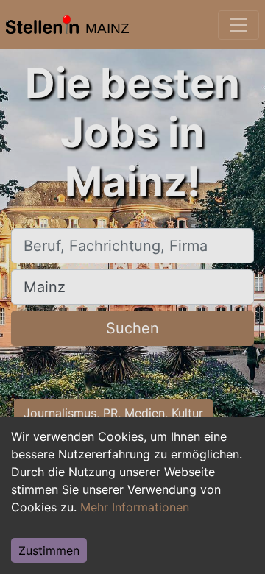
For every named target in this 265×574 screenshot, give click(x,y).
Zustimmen (49, 550)
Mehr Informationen (134, 507)
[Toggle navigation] (238, 25)
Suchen (132, 328)
